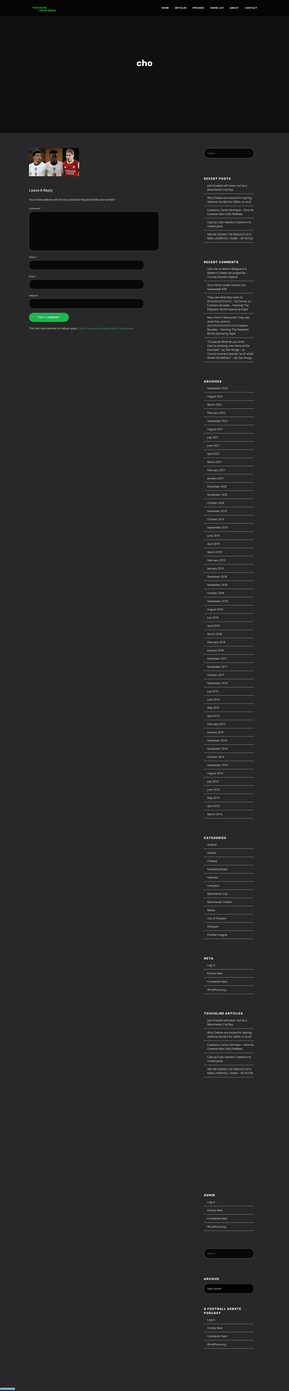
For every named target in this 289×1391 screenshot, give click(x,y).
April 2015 (213, 716)
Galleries (212, 877)
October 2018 (215, 593)
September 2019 (217, 527)
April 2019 (213, 544)
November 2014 (217, 749)
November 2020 (217, 495)
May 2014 (213, 798)
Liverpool (213, 885)
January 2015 (215, 732)
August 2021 (215, 429)
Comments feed (217, 981)
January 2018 (215, 650)
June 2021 (213, 445)
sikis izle (212, 269)
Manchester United (219, 902)
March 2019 (214, 552)
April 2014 (213, 806)
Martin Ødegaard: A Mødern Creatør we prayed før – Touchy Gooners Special (227, 273)
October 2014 (215, 757)
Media (211, 910)
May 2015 (213, 708)
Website (33, 295)
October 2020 (215, 503)
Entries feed (214, 973)
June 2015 (213, 699)
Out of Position (216, 918)
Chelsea (212, 861)
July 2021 (212, 437)
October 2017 (215, 675)
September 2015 (217, 683)
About (234, 7)
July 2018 (212, 617)
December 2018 (217, 576)
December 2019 (217, 511)
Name (33, 257)
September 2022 (217, 388)
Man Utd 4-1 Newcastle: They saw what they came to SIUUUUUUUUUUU (228, 321)
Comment (35, 208)
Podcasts (212, 926)
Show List (217, 7)
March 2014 (214, 814)
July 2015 (212, 691)
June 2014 (213, 789)
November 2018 (217, 585)
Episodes (198, 7)
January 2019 (215, 568)
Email (33, 276)
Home (165, 7)
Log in (211, 965)
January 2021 (215, 478)
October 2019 (215, 519)
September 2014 (217, 765)
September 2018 (217, 601)
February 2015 (216, 724)
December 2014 (217, 740)
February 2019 (216, 560)
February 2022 (216, 413)
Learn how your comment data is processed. (105, 328)
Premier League (217, 935)
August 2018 (215, 609)
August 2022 (215, 396)
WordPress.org (216, 990)
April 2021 (213, 454)
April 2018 (213, 626)
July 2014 (212, 781)
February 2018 (216, 642)
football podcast (217, 869)
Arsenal (212, 844)
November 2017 (217, 667)
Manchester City (217, 894)
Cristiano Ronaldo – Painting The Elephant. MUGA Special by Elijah (228, 329)
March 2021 (214, 462)
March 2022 (214, 404)
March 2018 (214, 634)
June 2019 (213, 536)
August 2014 (215, 773)
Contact (251, 7)
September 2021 (217, 421)
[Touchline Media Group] (44, 8)
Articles (181, 7)
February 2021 (216, 470)
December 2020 (217, 486)
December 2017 (217, 658)
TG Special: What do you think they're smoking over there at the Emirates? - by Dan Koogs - (228, 346)
